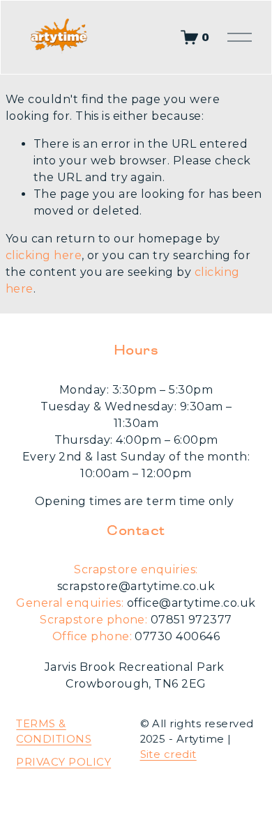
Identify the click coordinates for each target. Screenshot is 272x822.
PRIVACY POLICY (63, 762)
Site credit (168, 754)
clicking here (44, 255)
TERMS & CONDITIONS (53, 731)
